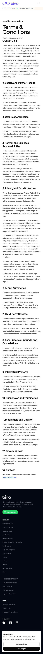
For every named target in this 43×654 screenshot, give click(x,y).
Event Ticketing (8, 527)
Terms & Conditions (9, 605)
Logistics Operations (9, 594)
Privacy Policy (7, 608)
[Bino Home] (10, 3)
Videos (5, 557)
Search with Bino (8, 524)
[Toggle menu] (38, 3)
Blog (4, 572)
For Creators (7, 546)
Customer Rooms (8, 590)
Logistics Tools (7, 531)
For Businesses (8, 538)
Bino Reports (7, 553)
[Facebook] (4, 623)
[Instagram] (17, 623)
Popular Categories (9, 550)
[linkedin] (10, 623)
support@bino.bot (9, 477)
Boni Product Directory (10, 583)
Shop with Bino (7, 568)
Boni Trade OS (7, 586)
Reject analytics (21, 644)
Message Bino (11, 512)
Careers (5, 561)
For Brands (6, 535)
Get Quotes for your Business (12, 542)
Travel (5, 564)
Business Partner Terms (10, 612)
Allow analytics (21, 649)
